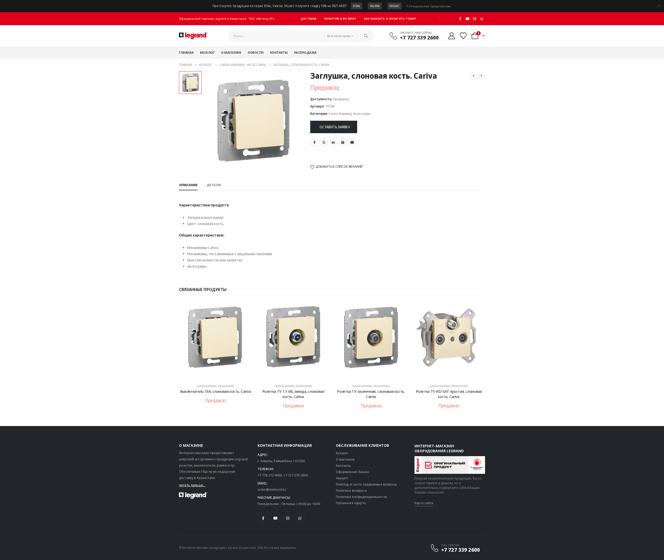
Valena (375, 6)
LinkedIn (333, 142)
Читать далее (219, 374)
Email (352, 142)
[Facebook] (460, 18)
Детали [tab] (214, 185)
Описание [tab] (188, 185)
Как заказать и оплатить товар (390, 19)
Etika (356, 6)
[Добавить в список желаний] (244, 309)
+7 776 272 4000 (270, 475)
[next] (481, 75)
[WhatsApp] (481, 18)
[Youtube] (467, 18)
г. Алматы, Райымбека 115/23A (281, 460)
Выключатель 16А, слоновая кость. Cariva (215, 391)
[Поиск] (366, 35)
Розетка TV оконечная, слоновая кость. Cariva (371, 394)
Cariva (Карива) (340, 113)
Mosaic (394, 6)
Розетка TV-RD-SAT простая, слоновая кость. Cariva (449, 394)
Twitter (324, 142)
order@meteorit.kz (272, 489)
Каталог (207, 52)
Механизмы (226, 386)
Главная (186, 52)
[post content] (215, 340)
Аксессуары (361, 113)
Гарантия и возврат (340, 19)
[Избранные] (463, 35)
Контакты (279, 52)
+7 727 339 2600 (295, 475)
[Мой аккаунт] (451, 35)
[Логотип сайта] (193, 35)
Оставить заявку (335, 126)
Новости (256, 52)
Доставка (308, 19)
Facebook (314, 142)
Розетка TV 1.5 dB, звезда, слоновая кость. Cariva (293, 394)
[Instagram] (474, 18)
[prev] (473, 75)
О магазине (231, 52)
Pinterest (342, 142)
